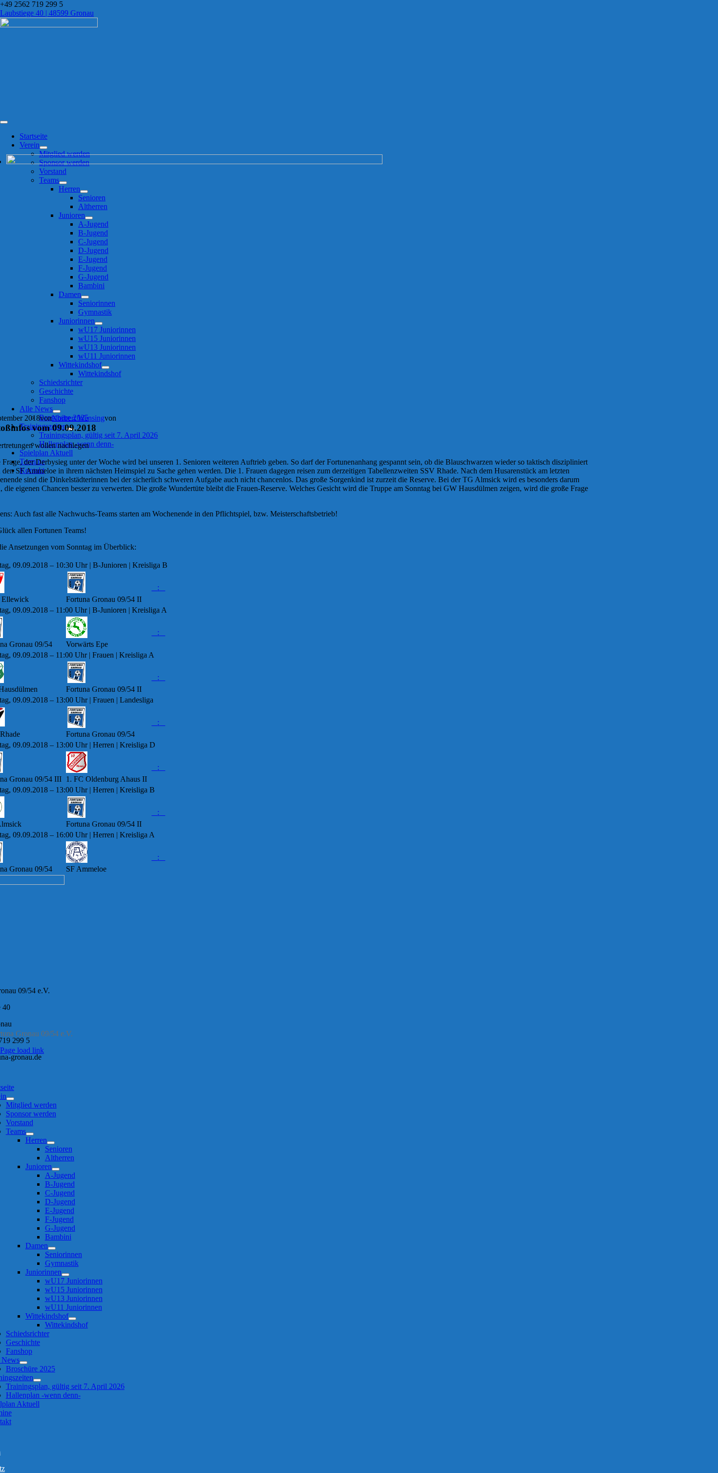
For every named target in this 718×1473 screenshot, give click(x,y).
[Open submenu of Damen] (52, 1248)
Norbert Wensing (78, 418)
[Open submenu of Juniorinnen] (65, 1274)
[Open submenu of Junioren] (56, 1169)
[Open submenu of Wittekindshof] (72, 1318)
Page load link (22, 1050)
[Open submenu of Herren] (51, 1142)
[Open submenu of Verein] (43, 147)
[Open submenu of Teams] (30, 1133)
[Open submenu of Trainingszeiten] (37, 1380)
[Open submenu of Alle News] (57, 411)
